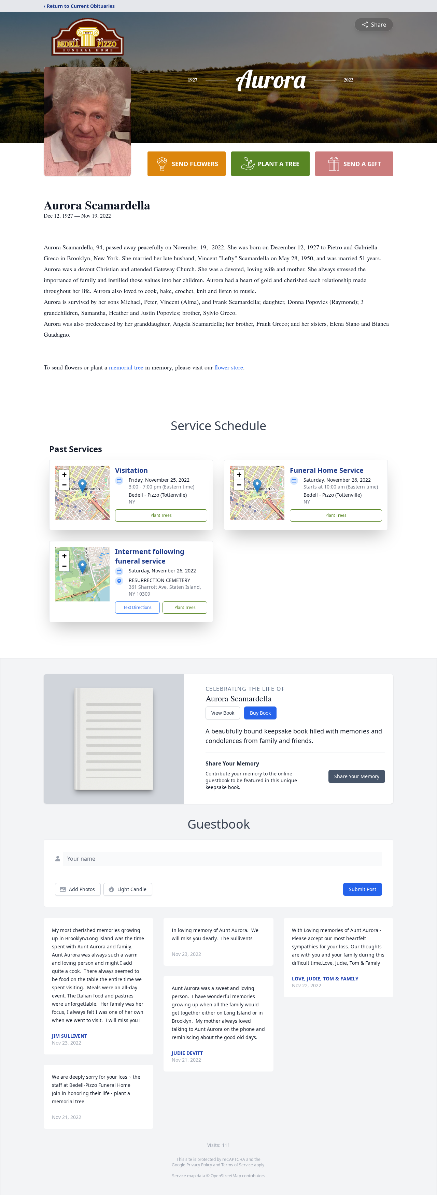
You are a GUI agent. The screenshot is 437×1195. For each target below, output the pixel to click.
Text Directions (137, 607)
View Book (222, 713)
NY (132, 501)
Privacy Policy (199, 1165)
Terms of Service (237, 1165)
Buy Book (260, 713)
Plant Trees (161, 515)
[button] (82, 486)
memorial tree (126, 367)
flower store (228, 367)
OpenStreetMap (226, 1176)
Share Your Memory (356, 776)
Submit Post (362, 889)
